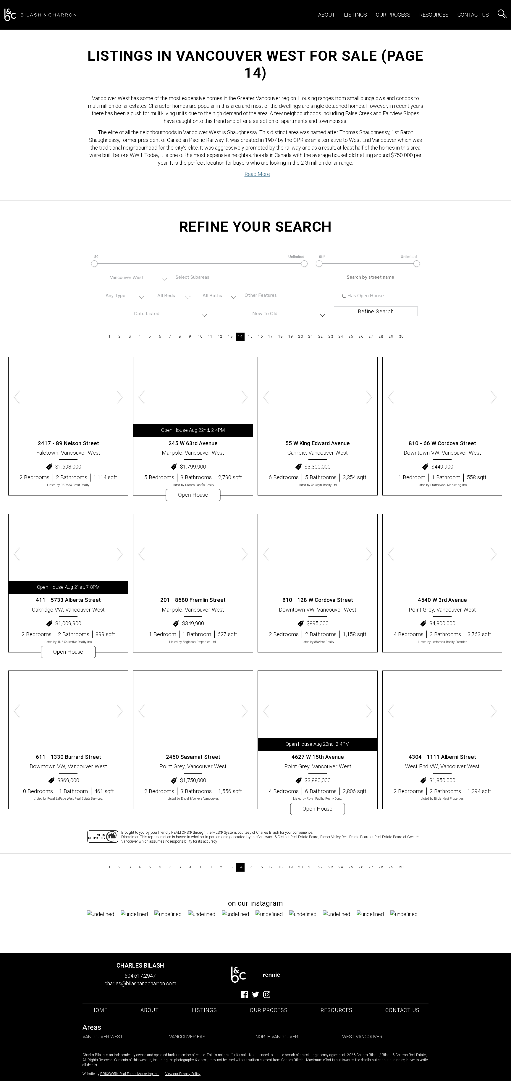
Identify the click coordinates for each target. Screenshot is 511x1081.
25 (351, 336)
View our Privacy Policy (182, 1074)
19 (290, 336)
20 (300, 336)
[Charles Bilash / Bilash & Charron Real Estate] (40, 15)
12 (220, 336)
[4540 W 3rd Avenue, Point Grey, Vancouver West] (442, 554)
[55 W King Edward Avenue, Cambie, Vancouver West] (317, 397)
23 (331, 336)
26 (361, 336)
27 (371, 336)
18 (280, 336)
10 (200, 336)
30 (401, 336)
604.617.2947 (140, 976)
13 (230, 336)
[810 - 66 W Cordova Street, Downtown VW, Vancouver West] (442, 397)
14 (240, 336)
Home (99, 1010)
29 (391, 336)
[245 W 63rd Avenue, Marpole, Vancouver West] (193, 397)
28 (381, 336)
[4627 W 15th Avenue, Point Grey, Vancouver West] (317, 710)
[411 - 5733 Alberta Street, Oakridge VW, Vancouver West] (68, 554)
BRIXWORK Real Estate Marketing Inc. (129, 1074)
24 (341, 336)
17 (270, 336)
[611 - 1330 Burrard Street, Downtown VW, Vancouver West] (68, 710)
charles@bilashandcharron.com (140, 983)
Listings (204, 1010)
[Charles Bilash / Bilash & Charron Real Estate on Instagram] (266, 996)
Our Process (269, 1010)
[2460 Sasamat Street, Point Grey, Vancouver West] (193, 710)
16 (260, 336)
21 (310, 336)
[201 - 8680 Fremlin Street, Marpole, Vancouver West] (193, 554)
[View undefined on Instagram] (104, 927)
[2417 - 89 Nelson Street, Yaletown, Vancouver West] (68, 397)
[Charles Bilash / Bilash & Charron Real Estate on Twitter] (255, 996)
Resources (434, 15)
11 (210, 336)
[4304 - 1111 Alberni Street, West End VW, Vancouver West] (442, 710)
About (326, 15)
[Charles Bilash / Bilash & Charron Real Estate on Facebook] (244, 996)
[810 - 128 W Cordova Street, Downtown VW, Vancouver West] (317, 554)
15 (250, 336)
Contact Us (473, 15)
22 (320, 336)
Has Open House (365, 295)
